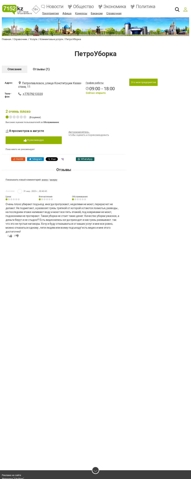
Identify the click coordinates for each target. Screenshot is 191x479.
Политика (145, 6)
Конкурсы (81, 13)
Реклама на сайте (11, 475)
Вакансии (97, 13)
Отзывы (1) (41, 69)
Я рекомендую (35, 140)
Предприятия (50, 13)
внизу (45, 179)
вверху (53, 179)
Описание (14, 69)
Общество (83, 6)
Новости (54, 6)
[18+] (17, 9)
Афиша (66, 13)
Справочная (113, 13)
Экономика (115, 6)
